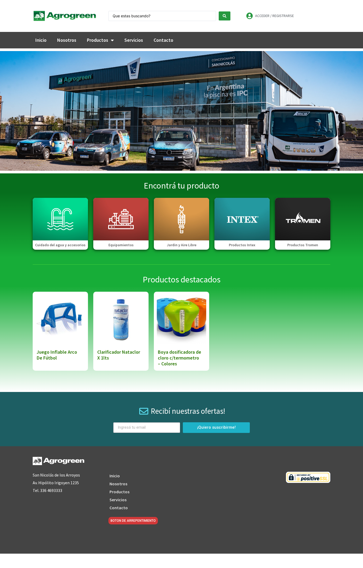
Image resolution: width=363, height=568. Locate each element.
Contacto (163, 40)
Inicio (41, 40)
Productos (97, 40)
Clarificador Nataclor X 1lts (118, 355)
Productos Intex (242, 245)
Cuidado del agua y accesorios (60, 245)
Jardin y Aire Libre (181, 245)
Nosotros (66, 40)
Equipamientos (121, 245)
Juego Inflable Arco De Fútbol (57, 355)
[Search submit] (224, 15)
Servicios (133, 40)
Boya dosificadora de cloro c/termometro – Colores (179, 357)
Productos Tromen (302, 245)
